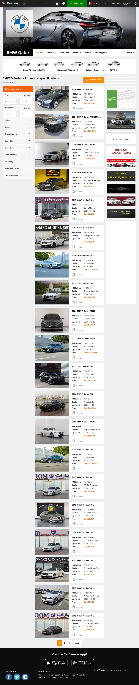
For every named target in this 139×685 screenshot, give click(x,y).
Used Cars (64, 52)
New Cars (51, 52)
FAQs (73, 675)
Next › (77, 643)
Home (40, 675)
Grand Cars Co (90, 97)
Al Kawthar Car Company (94, 596)
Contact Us (63, 677)
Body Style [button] (100, 52)
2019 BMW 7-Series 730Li (83, 449)
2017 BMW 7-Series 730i (82, 255)
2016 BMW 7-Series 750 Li (83, 228)
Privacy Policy (82, 675)
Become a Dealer (62, 675)
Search (27, 95)
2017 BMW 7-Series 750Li (83, 172)
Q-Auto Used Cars (91, 152)
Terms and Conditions (47, 677)
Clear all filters (95, 80)
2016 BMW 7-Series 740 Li (83, 477)
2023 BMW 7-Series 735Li (83, 366)
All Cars (39, 52)
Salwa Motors (89, 208)
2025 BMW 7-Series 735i (83, 283)
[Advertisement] (121, 262)
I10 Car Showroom (91, 485)
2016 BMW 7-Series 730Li (83, 532)
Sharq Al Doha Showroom (94, 236)
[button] (24, 3)
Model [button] (76, 52)
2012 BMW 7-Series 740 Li (83, 505)
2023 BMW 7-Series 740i (83, 394)
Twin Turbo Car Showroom (95, 180)
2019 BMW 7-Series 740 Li (83, 200)
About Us (49, 675)
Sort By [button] (129, 52)
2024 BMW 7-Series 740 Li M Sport (87, 117)
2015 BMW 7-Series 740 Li (83, 616)
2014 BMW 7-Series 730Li (83, 89)
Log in (105, 3)
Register (115, 3)
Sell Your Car (79, 3)
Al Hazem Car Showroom (94, 513)
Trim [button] (87, 52)
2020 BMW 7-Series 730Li (83, 145)
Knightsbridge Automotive (95, 429)
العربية (126, 3)
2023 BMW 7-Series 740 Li (83, 338)
